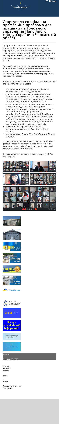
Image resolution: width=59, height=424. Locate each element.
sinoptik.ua (7, 388)
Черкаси (6, 354)
